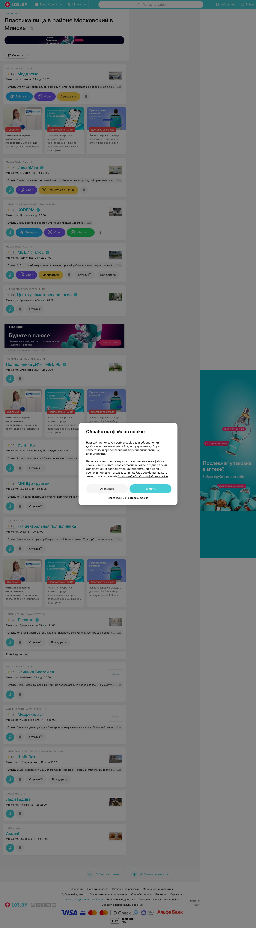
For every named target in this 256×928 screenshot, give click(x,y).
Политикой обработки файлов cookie (143, 476)
